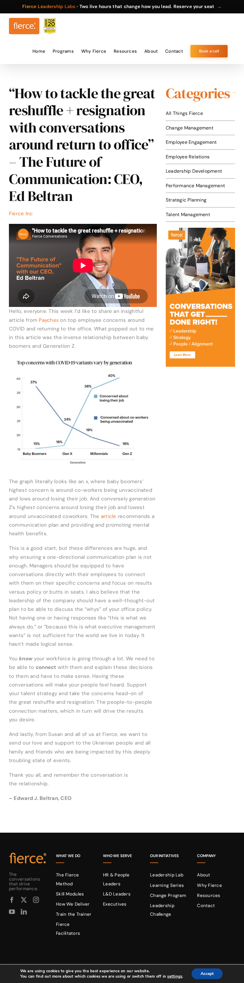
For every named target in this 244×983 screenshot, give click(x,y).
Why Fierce (209, 885)
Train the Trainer (73, 914)
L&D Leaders (117, 894)
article (108, 516)
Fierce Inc (21, 213)
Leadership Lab (166, 875)
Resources (208, 895)
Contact (206, 906)
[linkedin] (24, 912)
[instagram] (36, 900)
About (203, 875)
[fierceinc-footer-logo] (28, 853)
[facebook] (12, 900)
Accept (207, 973)
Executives (115, 904)
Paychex (49, 320)
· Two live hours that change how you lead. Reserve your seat (122, 7)
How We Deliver (73, 904)
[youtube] (12, 912)
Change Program (168, 895)
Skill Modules (70, 894)
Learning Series (167, 885)
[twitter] (24, 900)
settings (174, 976)
